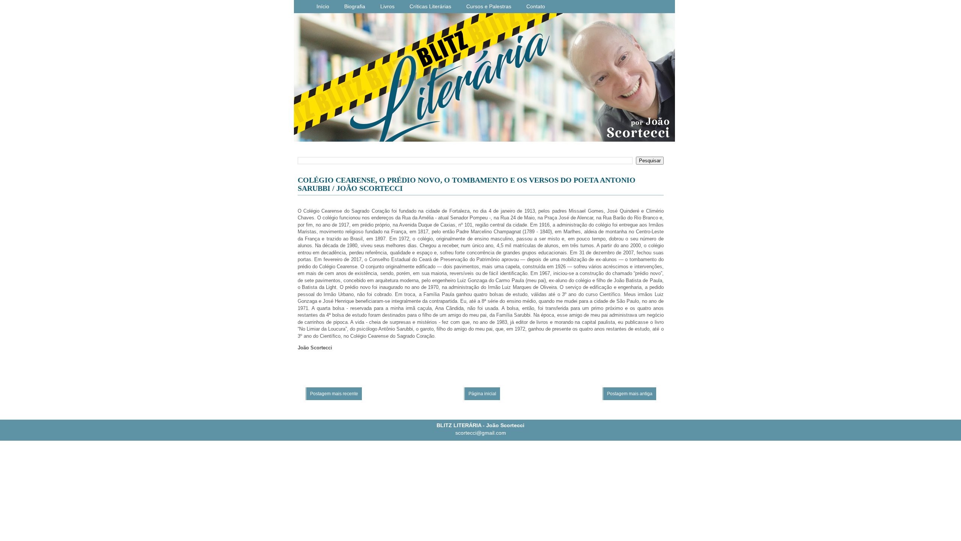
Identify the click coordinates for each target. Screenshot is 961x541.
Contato (535, 6)
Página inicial (482, 393)
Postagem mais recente (334, 393)
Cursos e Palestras (488, 6)
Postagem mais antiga (629, 393)
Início (322, 6)
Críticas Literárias (430, 6)
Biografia (354, 6)
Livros (387, 6)
